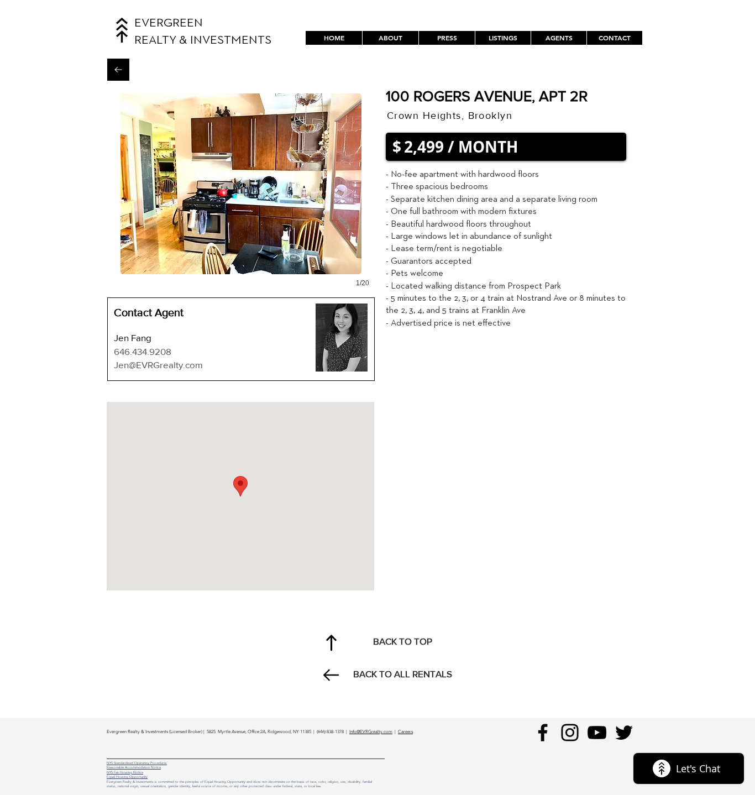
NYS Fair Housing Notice (125, 772)
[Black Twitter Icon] (624, 732)
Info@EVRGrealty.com (370, 731)
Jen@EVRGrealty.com (158, 364)
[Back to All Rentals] (118, 70)
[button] (503, 38)
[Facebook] (542, 732)
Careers (405, 731)
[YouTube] (597, 732)
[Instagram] (569, 732)
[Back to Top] (331, 642)
